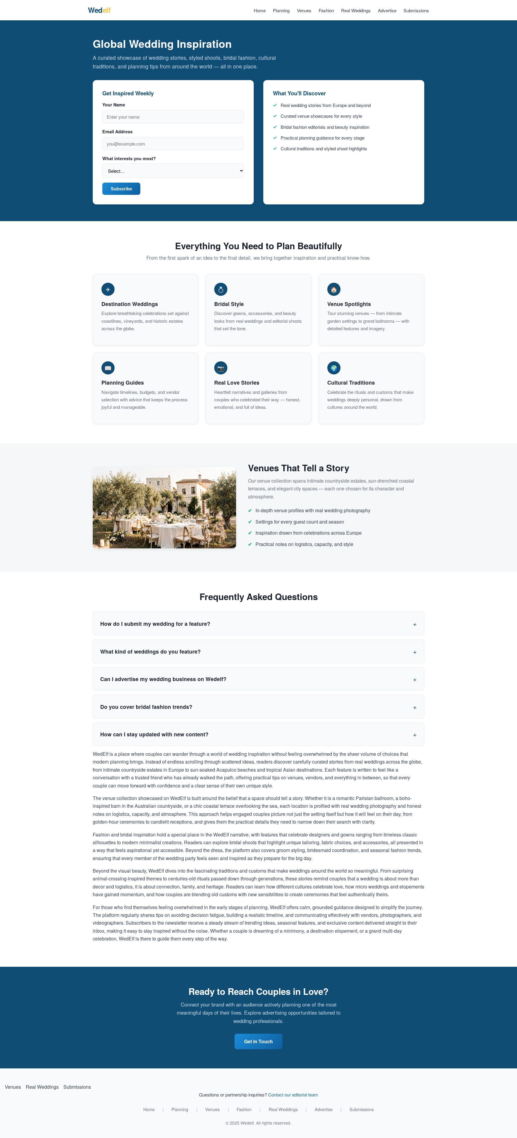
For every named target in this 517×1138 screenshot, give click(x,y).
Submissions (416, 10)
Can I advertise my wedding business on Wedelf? (163, 679)
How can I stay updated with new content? (154, 734)
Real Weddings (356, 10)
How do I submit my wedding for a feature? (155, 623)
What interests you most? (129, 158)
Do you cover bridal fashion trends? (146, 706)
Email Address (117, 131)
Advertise (387, 10)
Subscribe (121, 188)
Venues (304, 10)
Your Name (113, 105)
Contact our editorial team (293, 1094)
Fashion (326, 10)
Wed (99, 10)
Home (260, 10)
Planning (281, 10)
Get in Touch (258, 1041)
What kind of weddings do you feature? (150, 651)
